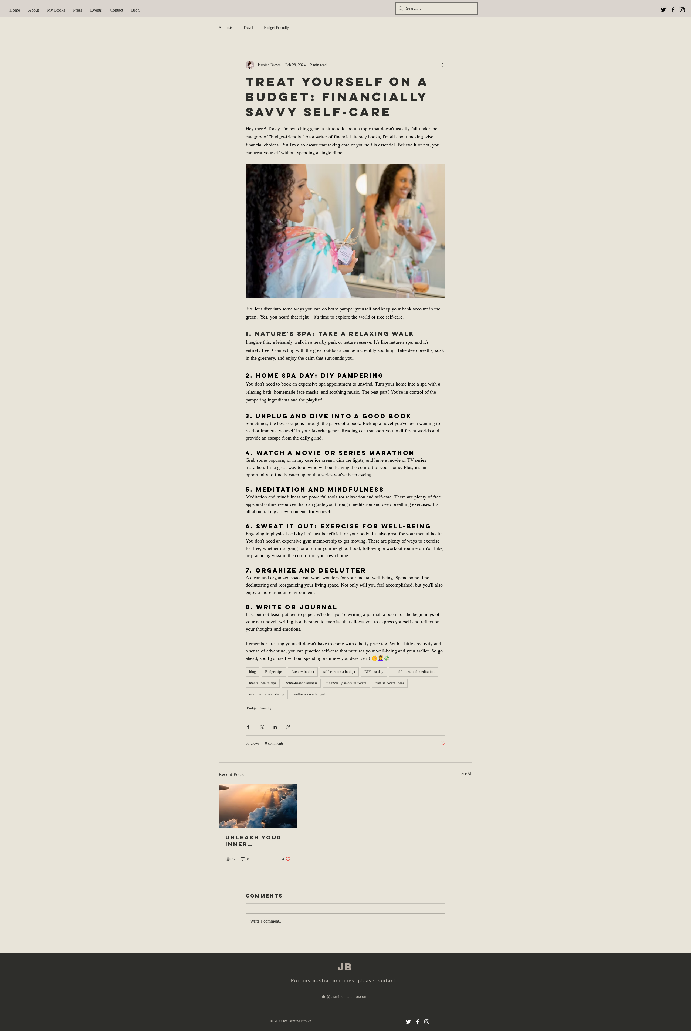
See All (466, 774)
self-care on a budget (339, 672)
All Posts (225, 28)
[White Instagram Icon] (427, 1022)
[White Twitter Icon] (408, 1022)
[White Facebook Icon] (417, 1022)
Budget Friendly (276, 28)
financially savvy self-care (346, 683)
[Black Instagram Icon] (682, 9)
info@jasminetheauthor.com (343, 996)
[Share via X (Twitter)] (261, 726)
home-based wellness (301, 683)
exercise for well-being (266, 694)
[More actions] (442, 65)
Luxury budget (303, 672)
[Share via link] (287, 726)
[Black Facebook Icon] (673, 9)
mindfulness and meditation (413, 672)
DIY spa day (373, 672)
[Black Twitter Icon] (663, 9)
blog (252, 672)
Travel (248, 28)
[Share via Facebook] (248, 726)
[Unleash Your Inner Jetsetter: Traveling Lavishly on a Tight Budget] (258, 806)
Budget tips (273, 672)
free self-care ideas (389, 683)
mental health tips (262, 683)
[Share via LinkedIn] (274, 726)
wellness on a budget (309, 694)
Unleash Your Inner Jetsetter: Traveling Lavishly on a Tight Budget (253, 841)
